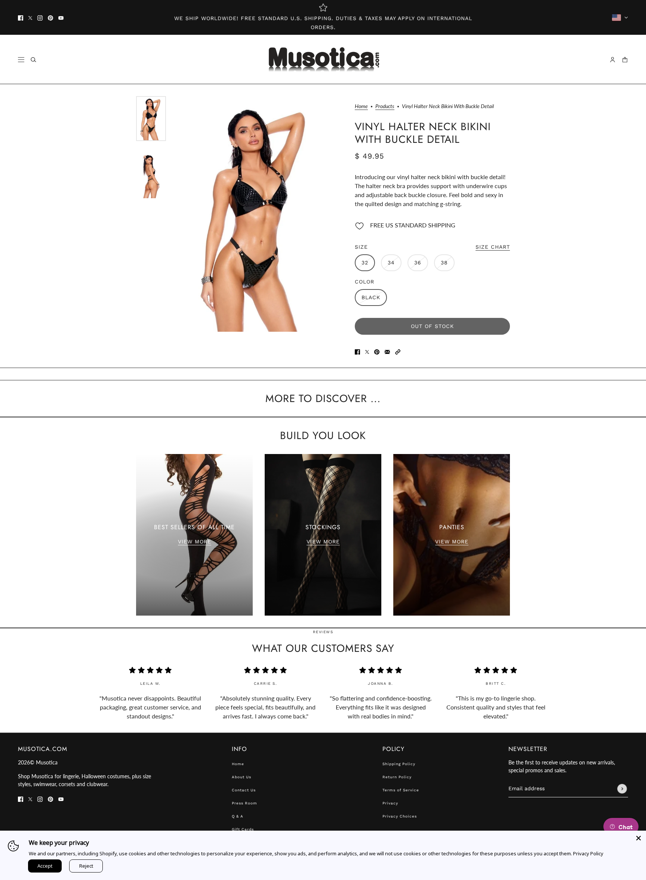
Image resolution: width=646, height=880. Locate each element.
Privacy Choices (399, 816)
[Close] (638, 838)
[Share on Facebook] (357, 351)
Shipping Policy (398, 764)
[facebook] (20, 17)
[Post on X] (367, 351)
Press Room (244, 803)
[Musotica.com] (323, 59)
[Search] (33, 59)
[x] (30, 17)
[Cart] (625, 59)
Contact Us (244, 790)
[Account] (612, 59)
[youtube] (61, 17)
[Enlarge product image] (256, 214)
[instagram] (40, 17)
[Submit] (622, 789)
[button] (397, 351)
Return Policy (397, 777)
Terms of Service (400, 790)
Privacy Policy (588, 853)
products (384, 106)
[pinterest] (50, 17)
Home (361, 106)
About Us (241, 777)
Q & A (237, 816)
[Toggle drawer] (21, 59)
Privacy (390, 803)
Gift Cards (243, 829)
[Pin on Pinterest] (376, 351)
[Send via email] (387, 351)
